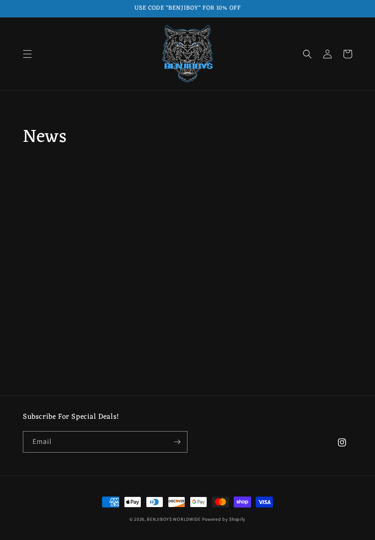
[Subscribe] (177, 442)
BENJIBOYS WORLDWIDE (173, 519)
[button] (27, 54)
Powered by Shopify (224, 519)
